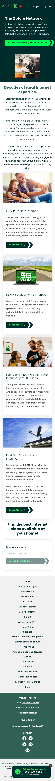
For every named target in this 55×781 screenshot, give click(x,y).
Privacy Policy (8, 764)
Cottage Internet (27, 611)
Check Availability (19, 561)
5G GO (27, 616)
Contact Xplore (27, 697)
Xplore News (27, 661)
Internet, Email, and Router (27, 641)
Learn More (15, 244)
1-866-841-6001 (32, 707)
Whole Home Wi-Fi (27, 622)
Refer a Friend (27, 591)
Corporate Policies (27, 676)
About (27, 656)
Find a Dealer (27, 719)
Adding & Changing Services (27, 651)
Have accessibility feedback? (27, 726)
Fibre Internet (27, 596)
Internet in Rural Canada (27, 681)
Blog (27, 686)
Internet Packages (27, 586)
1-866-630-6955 (30, 702)
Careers (27, 666)
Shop (27, 581)
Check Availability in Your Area (25, 42)
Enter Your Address (16, 547)
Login (36, 6)
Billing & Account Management (28, 636)
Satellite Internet (27, 606)
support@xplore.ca (27, 712)
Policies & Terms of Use (40, 764)
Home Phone (27, 627)
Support (27, 631)
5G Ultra (27, 601)
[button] (31, 772)
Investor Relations (27, 671)
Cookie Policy (22, 764)
